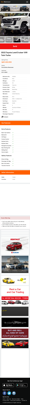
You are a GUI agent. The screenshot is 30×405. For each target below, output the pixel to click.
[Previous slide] (2, 24)
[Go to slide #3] (7, 39)
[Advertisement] (15, 199)
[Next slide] (27, 24)
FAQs (22, 399)
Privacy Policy (6, 400)
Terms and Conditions (15, 400)
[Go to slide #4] (15, 39)
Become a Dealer (16, 399)
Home (4, 399)
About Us (9, 399)
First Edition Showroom (7, 67)
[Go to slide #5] (23, 39)
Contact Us (24, 400)
